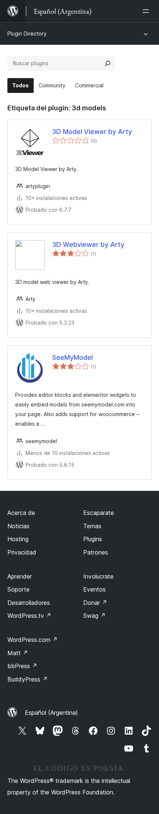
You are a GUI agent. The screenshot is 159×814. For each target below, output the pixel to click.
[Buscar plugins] (107, 63)
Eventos (94, 589)
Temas (92, 526)
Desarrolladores (28, 602)
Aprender (19, 576)
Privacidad (21, 552)
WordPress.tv (29, 615)
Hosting (17, 539)
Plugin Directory (27, 33)
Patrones (95, 552)
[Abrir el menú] (147, 11)
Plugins (92, 539)
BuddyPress (27, 679)
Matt (17, 653)
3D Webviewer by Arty (88, 244)
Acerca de (21, 512)
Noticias (18, 526)
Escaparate (98, 512)
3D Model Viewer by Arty (92, 131)
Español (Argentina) (51, 712)
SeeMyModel (72, 357)
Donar (95, 602)
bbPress (22, 666)
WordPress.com (32, 639)
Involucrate (98, 576)
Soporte (18, 589)
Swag (94, 615)
